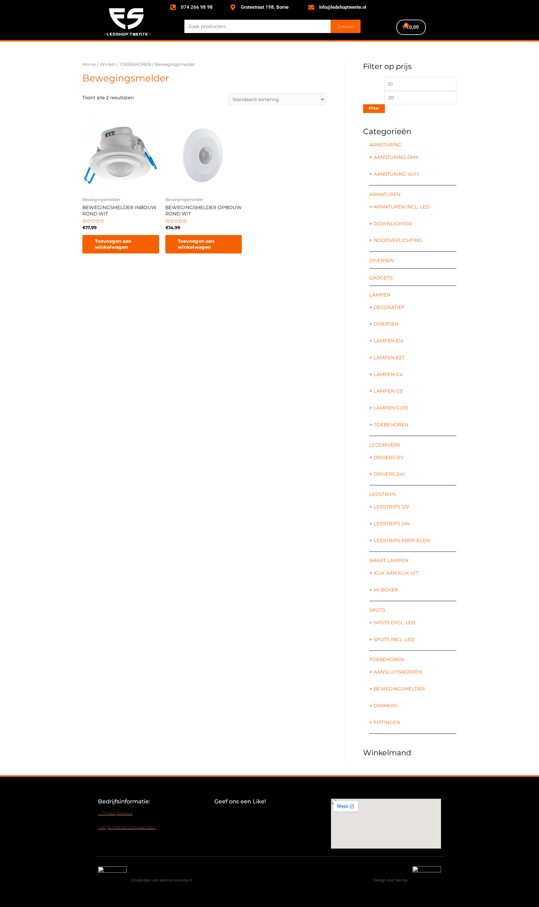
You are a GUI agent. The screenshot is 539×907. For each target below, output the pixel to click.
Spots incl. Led (394, 639)
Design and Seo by (390, 880)
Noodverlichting (398, 240)
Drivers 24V (389, 474)
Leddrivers (384, 445)
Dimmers (385, 705)
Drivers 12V (389, 457)
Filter (374, 108)
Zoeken (345, 26)
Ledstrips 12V (391, 507)
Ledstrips (382, 494)
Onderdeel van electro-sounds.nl (161, 880)
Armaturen (385, 194)
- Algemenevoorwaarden (127, 827)
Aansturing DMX (396, 157)
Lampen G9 (388, 391)
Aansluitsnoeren (398, 672)
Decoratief (389, 307)
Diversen (381, 260)
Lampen (379, 295)
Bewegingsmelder (399, 689)
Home (89, 64)
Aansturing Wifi (396, 174)
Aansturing (385, 145)
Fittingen (387, 722)
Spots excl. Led (394, 622)
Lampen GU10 (391, 408)
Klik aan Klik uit (396, 573)
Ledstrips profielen (402, 540)
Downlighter (393, 224)
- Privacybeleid (115, 813)
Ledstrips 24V (392, 524)
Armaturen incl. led (402, 207)
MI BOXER (386, 590)
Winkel (107, 64)
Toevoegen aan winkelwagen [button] (113, 244)
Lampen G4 (388, 374)
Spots (377, 610)
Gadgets (381, 278)
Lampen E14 (389, 341)
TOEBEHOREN (135, 64)
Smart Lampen (388, 560)
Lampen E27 (389, 357)
